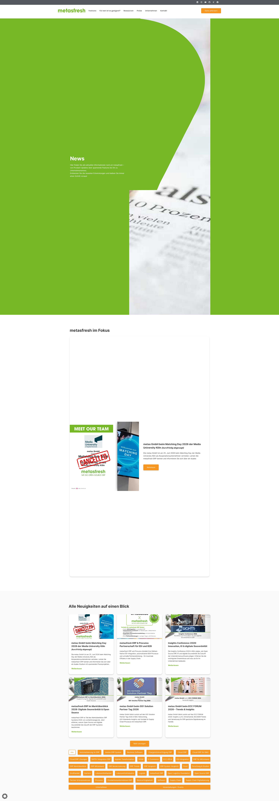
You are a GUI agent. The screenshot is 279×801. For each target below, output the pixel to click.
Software (161, 780)
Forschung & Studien (200, 766)
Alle (72, 752)
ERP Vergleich (150, 766)
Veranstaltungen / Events (173, 787)
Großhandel (75, 773)
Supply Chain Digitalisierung (197, 780)
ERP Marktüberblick (78, 766)
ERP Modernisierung (117, 766)
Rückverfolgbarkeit (145, 780)
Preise (139, 11)
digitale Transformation (124, 759)
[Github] (210, 3)
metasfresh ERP (156, 773)
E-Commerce (153, 759)
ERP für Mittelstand (201, 759)
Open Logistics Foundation (179, 773)
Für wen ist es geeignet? (110, 11)
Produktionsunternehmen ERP (120, 780)
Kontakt (163, 11)
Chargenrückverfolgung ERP (160, 752)
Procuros (99, 780)
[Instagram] (202, 3)
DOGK (141, 759)
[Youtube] (206, 3)
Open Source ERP (202, 773)
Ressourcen (129, 11)
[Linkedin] (198, 3)
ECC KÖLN (167, 759)
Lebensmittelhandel (103, 773)
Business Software (134, 752)
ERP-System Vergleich (169, 766)
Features (92, 11)
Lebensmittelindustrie (125, 773)
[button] (139, 744)
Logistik (142, 773)
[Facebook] (218, 3)
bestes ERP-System (113, 752)
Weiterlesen (76, 668)
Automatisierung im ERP (89, 752)
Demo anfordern (211, 11)
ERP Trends (134, 766)
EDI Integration (183, 759)
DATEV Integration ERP (100, 759)
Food (185, 766)
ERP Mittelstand (97, 766)
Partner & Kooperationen (80, 780)
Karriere (87, 773)
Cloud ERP (182, 752)
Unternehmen (151, 11)
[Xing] (214, 3)
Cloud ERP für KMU (200, 752)
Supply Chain (175, 780)
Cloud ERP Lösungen (78, 759)
